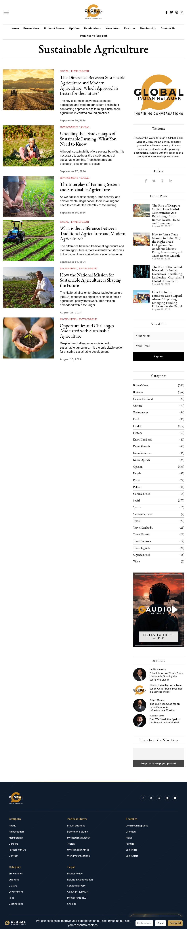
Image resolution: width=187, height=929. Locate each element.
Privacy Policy (75, 873)
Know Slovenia (141, 446)
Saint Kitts (131, 849)
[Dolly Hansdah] (139, 674)
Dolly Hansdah (158, 669)
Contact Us (168, 28)
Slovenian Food (141, 494)
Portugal (130, 843)
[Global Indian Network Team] (139, 690)
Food (136, 419)
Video (136, 561)
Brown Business (76, 825)
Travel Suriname (142, 541)
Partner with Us (17, 849)
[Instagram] (177, 12)
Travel (136, 521)
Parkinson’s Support (93, 35)
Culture (137, 406)
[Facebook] (167, 12)
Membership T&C (77, 897)
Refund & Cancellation (80, 879)
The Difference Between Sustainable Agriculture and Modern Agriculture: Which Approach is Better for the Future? (92, 85)
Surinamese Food (142, 514)
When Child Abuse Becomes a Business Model (166, 690)
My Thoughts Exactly (78, 837)
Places (136, 480)
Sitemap (72, 903)
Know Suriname (142, 453)
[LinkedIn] (182, 12)
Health (137, 426)
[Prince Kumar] (139, 705)
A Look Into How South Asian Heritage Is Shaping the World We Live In (166, 676)
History (137, 433)
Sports (137, 507)
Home (15, 28)
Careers (13, 843)
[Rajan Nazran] (139, 720)
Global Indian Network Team (166, 685)
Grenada (131, 831)
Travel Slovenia (141, 534)
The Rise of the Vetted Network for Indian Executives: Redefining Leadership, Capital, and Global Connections (168, 274)
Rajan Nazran (157, 715)
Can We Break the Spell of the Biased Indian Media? (165, 721)
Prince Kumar (157, 700)
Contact (13, 855)
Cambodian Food (143, 399)
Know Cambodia (142, 439)
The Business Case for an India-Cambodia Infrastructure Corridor (165, 707)
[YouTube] (175, 798)
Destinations (92, 28)
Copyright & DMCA (77, 891)
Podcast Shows (54, 28)
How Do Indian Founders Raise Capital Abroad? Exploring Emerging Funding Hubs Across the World (167, 299)
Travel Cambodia (143, 527)
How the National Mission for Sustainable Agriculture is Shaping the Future (90, 280)
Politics (137, 487)
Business (138, 392)
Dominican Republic (137, 825)
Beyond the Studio (77, 831)
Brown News (31, 28)
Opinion (74, 28)
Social (64, 71)
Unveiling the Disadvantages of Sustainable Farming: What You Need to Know (88, 138)
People (137, 473)
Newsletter (113, 28)
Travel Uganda (141, 548)
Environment (80, 71)
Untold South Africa (78, 849)
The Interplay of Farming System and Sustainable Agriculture (90, 187)
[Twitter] (171, 12)
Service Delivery (76, 885)
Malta (129, 837)
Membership (148, 28)
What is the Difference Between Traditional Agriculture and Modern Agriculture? (92, 233)
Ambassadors (16, 831)
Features (130, 28)
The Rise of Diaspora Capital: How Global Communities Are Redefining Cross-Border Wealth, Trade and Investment (166, 214)
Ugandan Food (141, 555)
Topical (71, 843)
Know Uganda (141, 460)
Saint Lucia (132, 855)
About (12, 825)
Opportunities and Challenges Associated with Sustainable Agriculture (87, 330)
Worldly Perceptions (78, 855)
